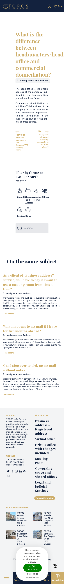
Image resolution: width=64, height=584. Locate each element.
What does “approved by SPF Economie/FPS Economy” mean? (22, 143)
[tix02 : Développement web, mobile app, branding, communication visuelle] (55, 566)
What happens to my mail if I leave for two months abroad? (30, 328)
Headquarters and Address (33, 80)
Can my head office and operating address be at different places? (42, 140)
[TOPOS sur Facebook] (12, 471)
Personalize (32, 574)
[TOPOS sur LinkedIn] (20, 471)
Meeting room (41, 460)
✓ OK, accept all (32, 568)
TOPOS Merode (47, 514)
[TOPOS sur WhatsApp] (24, 471)
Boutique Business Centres (15, 443)
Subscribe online (44, 498)
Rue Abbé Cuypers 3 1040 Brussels (48, 522)
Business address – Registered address (43, 427)
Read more (9, 314)
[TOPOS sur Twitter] (8, 471)
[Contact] (8, 476)
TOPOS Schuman (48, 532)
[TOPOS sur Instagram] (16, 471)
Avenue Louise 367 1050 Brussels (22, 522)
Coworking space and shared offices (46, 472)
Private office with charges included (45, 448)
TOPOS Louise (20, 514)
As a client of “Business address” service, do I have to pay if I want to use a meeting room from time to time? (30, 282)
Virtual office (45, 439)
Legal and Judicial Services (43, 486)
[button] (6, 578)
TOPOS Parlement (22, 532)
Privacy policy (32, 577)
